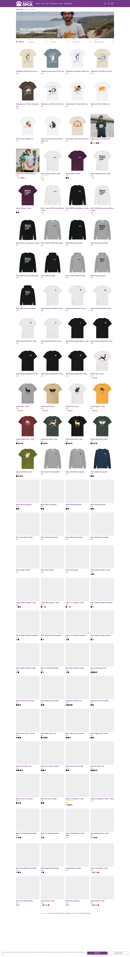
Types (29, 39)
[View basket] (112, 3)
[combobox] (37, 42)
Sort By (96, 39)
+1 (100, 143)
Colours (74, 39)
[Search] (108, 3)
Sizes (51, 39)
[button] (68, 42)
